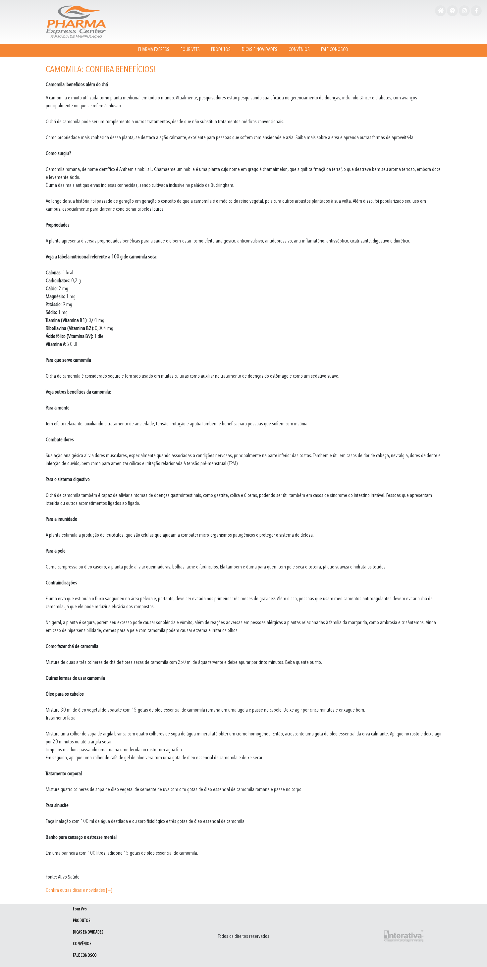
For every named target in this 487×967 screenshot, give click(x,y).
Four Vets (190, 49)
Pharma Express (153, 49)
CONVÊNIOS (299, 49)
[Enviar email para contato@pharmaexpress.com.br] (452, 11)
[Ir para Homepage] (440, 11)
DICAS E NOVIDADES (259, 49)
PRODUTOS (221, 49)
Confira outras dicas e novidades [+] (79, 890)
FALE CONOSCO (334, 49)
